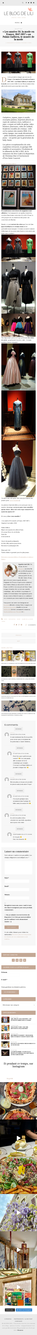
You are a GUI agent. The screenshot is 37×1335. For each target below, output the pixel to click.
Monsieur (21, 569)
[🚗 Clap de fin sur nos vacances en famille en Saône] (18, 1212)
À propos (8, 1319)
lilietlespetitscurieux (10, 607)
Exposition (12, 619)
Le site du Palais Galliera (8, 163)
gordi (12, 813)
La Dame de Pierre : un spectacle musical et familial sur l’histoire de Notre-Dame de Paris (22, 1053)
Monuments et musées (14, 42)
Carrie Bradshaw (14, 500)
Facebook (6, 612)
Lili (14, 751)
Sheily (12, 732)
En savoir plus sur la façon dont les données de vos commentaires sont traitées (17, 937)
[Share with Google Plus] (19, 625)
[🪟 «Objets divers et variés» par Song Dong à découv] (18, 1287)
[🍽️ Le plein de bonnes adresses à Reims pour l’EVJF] (18, 1175)
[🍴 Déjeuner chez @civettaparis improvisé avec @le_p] (18, 1100)
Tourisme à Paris (26, 42)
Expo (5, 619)
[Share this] (13, 625)
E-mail (4, 979)
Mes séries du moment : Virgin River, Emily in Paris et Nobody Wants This (22, 1036)
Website (7, 894)
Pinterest (12, 612)
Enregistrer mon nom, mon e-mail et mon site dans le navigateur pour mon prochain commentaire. (18, 908)
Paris (3, 621)
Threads (18, 612)
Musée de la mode (27, 619)
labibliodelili (7, 609)
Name (6, 878)
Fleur (12, 777)
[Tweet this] (16, 625)
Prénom (4, 972)
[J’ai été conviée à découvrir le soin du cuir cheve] (18, 1249)
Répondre (19, 729)
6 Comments (32, 625)
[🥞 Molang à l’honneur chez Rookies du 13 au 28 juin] (18, 1138)
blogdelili (6, 605)
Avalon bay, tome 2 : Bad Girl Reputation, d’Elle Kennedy (19, 1027)
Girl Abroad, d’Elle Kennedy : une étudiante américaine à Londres (21, 1019)
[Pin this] (21, 625)
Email (6, 886)
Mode (18, 619)
